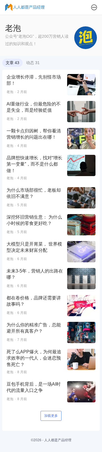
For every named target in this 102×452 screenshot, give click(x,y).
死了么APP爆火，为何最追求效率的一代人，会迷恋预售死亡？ (34, 358)
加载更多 (51, 416)
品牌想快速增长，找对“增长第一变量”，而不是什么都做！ (34, 164)
